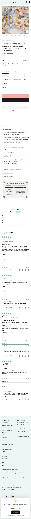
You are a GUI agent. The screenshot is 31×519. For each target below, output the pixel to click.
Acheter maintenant (15, 100)
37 (17, 63)
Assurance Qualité (8, 173)
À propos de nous (6, 422)
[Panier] (28, 2)
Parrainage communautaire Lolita (8, 461)
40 (3, 68)
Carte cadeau (5, 437)
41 (8, 68)
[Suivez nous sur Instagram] (9, 496)
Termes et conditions (21, 434)
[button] (15, 215)
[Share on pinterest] (25, 270)
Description (5, 126)
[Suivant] (28, 36)
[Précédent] (2, 36)
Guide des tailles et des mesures (7, 431)
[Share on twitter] (23, 270)
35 (8, 63)
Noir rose (21, 75)
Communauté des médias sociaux (7, 450)
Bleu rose (5, 75)
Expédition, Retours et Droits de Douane (13, 169)
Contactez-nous (5, 428)
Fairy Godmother (6, 40)
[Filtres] (3, 232)
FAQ (3, 435)
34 (3, 63)
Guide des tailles (25, 60)
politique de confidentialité (23, 436)
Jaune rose (13, 75)
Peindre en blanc (17, 79)
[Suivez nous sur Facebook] (3, 496)
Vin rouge (5, 83)
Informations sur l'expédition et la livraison (22, 427)
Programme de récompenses (5, 457)
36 (13, 63)
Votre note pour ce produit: (8, 110)
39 (26, 63)
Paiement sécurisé (8, 176)
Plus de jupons (5, 440)
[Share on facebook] (20, 270)
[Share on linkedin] (28, 270)
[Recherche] (5, 2)
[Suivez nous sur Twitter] (6, 496)
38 (22, 63)
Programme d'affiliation (7, 454)
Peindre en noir (6, 79)
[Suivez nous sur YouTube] (13, 496)
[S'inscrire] (23, 477)
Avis (3, 447)
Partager (4, 117)
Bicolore (26, 79)
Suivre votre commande (7, 425)
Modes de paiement (21, 431)
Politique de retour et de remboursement (22, 423)
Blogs (3, 465)
